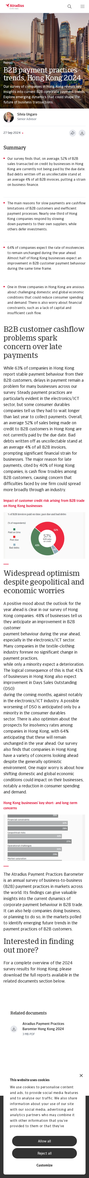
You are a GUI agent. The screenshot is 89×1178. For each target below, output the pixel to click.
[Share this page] (72, 133)
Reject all (45, 1153)
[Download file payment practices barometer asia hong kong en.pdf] (13, 1029)
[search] (69, 6)
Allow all (44, 1141)
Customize (44, 1165)
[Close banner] (81, 1076)
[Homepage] (15, 6)
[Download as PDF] (82, 133)
